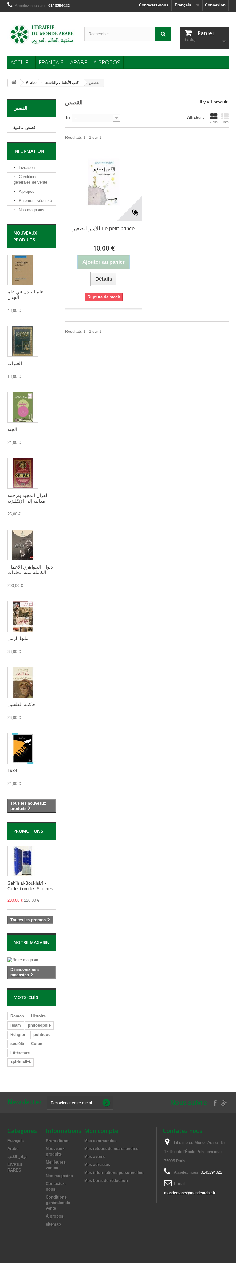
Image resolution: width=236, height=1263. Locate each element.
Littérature (20, 1053)
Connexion (215, 5)
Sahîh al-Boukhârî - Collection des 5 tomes (30, 885)
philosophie (39, 1025)
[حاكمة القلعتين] (22, 682)
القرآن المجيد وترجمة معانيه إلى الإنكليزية (28, 498)
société (17, 1043)
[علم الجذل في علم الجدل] (22, 270)
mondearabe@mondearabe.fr (189, 1193)
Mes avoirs (94, 1156)
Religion (18, 1034)
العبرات (14, 363)
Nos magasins (31, 210)
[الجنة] (22, 407)
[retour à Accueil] (14, 83)
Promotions (28, 831)
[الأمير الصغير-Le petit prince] (103, 182)
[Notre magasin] (31, 960)
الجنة (12, 429)
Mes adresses (97, 1164)
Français (51, 62)
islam (15, 1025)
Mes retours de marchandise (111, 1148)
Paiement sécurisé (35, 200)
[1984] (22, 748)
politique (41, 1034)
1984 (12, 770)
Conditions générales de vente (58, 1203)
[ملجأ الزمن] (22, 616)
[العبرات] (22, 341)
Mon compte (101, 1130)
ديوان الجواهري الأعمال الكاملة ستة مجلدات (30, 569)
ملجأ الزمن (17, 638)
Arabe (78, 62)
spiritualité (20, 1062)
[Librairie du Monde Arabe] (41, 34)
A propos (106, 62)
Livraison (26, 167)
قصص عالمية (24, 127)
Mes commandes (100, 1140)
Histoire (38, 1016)
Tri (67, 117)
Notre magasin (31, 942)
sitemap (53, 1224)
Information (29, 151)
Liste (225, 122)
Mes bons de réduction (106, 1180)
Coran (36, 1043)
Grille (214, 122)
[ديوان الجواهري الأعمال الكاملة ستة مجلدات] (22, 545)
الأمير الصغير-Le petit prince (104, 228)
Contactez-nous (153, 5)
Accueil (21, 62)
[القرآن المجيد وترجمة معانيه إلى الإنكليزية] (22, 473)
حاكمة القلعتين (21, 704)
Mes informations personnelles (113, 1172)
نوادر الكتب (17, 1156)
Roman (17, 1016)
